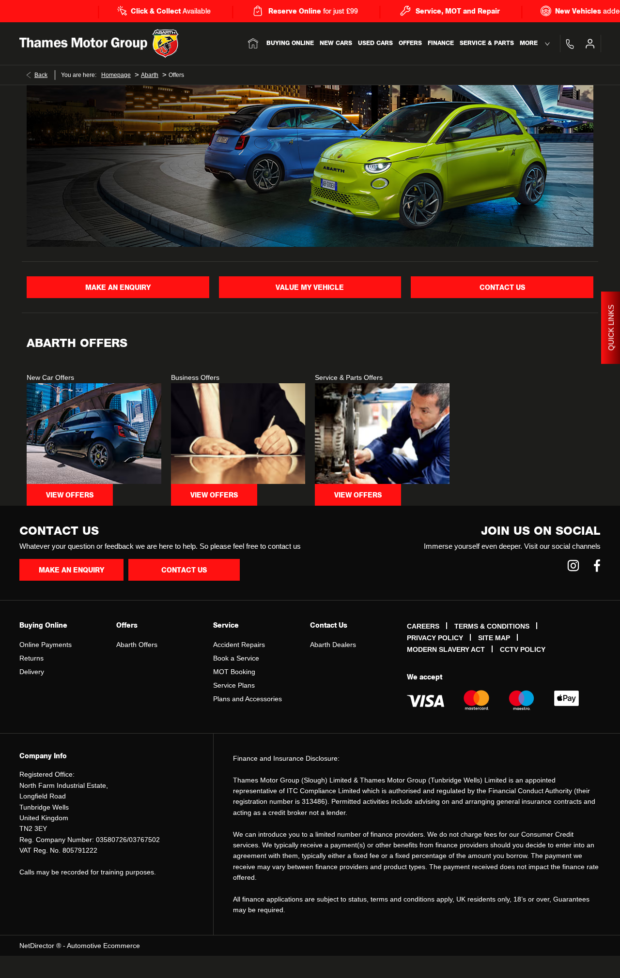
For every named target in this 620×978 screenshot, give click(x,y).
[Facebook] (597, 565)
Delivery (31, 672)
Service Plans (234, 685)
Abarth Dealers (333, 644)
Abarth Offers (136, 644)
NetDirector (37, 945)
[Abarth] (165, 43)
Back (40, 75)
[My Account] (590, 43)
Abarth (149, 75)
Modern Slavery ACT (446, 649)
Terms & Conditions (491, 626)
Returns (31, 658)
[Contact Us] (569, 43)
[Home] (253, 43)
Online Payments (45, 644)
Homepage (116, 75)
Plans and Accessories (247, 699)
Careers (423, 626)
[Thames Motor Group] (83, 43)
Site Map (494, 638)
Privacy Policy (435, 638)
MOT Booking (234, 672)
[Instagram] (573, 565)
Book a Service (236, 658)
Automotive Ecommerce (103, 945)
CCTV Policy (522, 649)
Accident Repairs (239, 644)
